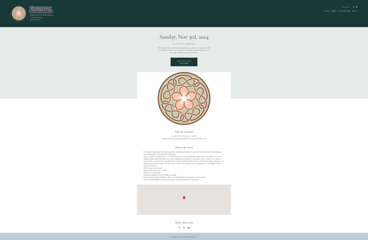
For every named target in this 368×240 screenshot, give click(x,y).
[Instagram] (356, 7)
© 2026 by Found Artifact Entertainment (183, 237)
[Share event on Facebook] (179, 227)
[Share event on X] (184, 227)
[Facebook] (354, 7)
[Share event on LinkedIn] (189, 227)
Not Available (184, 63)
